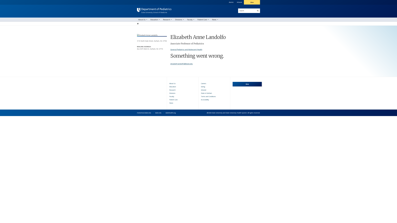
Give (252, 2)
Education (154, 19)
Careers (203, 83)
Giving (203, 87)
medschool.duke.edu (144, 113)
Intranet (239, 2)
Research (166, 19)
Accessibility (205, 100)
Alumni (231, 2)
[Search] (258, 10)
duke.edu (158, 113)
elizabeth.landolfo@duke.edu (181, 64)
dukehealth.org (171, 113)
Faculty (190, 19)
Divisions (178, 19)
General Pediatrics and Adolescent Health (186, 49)
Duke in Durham (206, 93)
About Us (141, 19)
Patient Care (202, 19)
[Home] (154, 10)
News (214, 19)
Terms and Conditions (208, 96)
